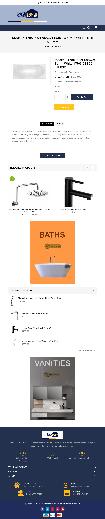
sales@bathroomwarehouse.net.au (84, 458)
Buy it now (64, 108)
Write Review (74, 72)
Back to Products (54, 155)
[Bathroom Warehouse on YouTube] (63, 509)
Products (56, 46)
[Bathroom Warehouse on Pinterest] (52, 509)
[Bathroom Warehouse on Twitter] (47, 509)
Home (46, 46)
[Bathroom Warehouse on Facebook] (42, 509)
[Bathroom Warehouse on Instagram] (58, 509)
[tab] (47, 124)
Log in (38, 3)
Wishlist (65, 3)
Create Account (51, 3)
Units (56, 91)
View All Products (87, 350)
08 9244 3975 (52, 458)
